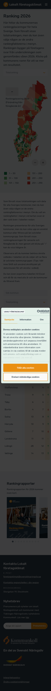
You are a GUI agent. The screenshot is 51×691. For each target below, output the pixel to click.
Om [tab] (41, 319)
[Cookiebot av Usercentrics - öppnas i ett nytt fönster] (37, 312)
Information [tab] (25, 319)
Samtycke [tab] (9, 319)
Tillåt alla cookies (25, 367)
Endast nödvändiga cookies (25, 377)
